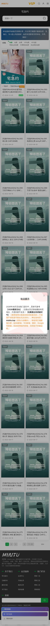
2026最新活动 (14, 309)
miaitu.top (10, 320)
